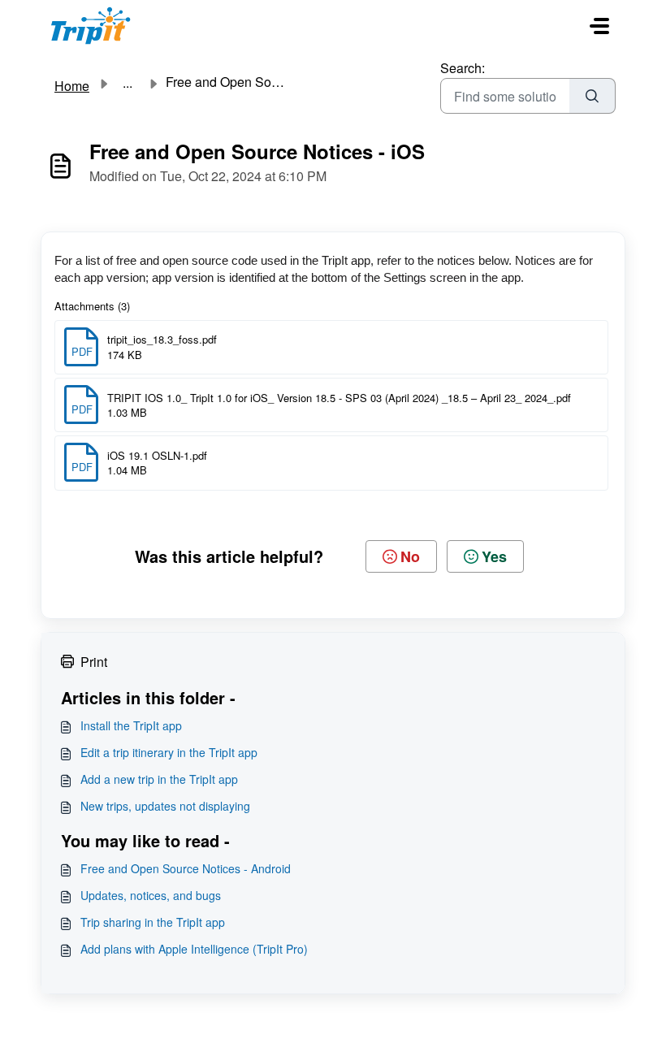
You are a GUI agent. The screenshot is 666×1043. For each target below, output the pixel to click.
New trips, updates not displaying (165, 806)
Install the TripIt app (131, 725)
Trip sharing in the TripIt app (152, 922)
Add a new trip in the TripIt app (159, 779)
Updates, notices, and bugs (150, 895)
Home (71, 85)
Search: (462, 67)
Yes (494, 556)
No (410, 556)
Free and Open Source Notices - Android (185, 868)
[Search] (592, 96)
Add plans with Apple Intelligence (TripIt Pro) (194, 949)
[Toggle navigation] (599, 26)
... (127, 82)
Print (93, 661)
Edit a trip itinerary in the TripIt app (168, 752)
